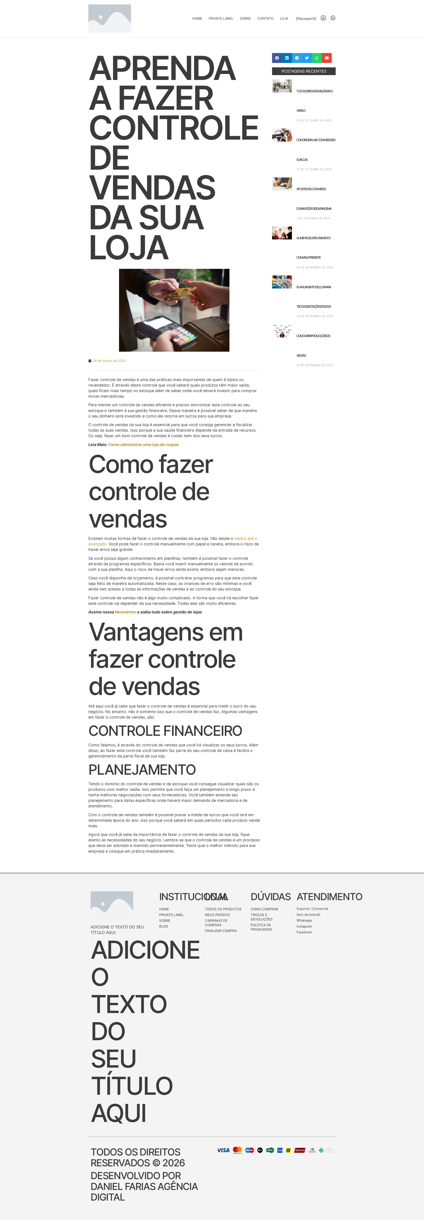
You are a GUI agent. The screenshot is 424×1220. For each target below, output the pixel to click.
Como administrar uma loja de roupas (143, 444)
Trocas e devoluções (262, 917)
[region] (57, 1190)
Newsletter (125, 612)
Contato (265, 18)
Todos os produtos (223, 909)
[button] (277, 58)
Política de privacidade (261, 927)
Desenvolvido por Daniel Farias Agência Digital (144, 1186)
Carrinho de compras (216, 922)
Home (197, 18)
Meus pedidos (217, 915)
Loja (284, 18)
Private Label (221, 18)
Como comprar (264, 909)
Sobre (245, 18)
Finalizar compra (221, 931)
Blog (163, 926)
